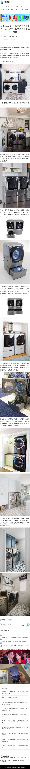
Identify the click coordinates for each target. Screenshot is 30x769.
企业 (7, 9)
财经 (7, 6)
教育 (17, 6)
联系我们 (8, 760)
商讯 (17, 9)
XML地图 (15, 760)
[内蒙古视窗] (5, 2)
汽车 (26, 6)
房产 (22, 6)
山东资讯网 (9, 620)
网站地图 (22, 760)
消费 (22, 9)
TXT (25, 760)
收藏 (4, 624)
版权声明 (4, 761)
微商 (26, 9)
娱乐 (12, 6)
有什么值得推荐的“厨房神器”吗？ (10, 698)
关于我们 (2, 760)
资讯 (2, 6)
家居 (2, 9)
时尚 (12, 9)
